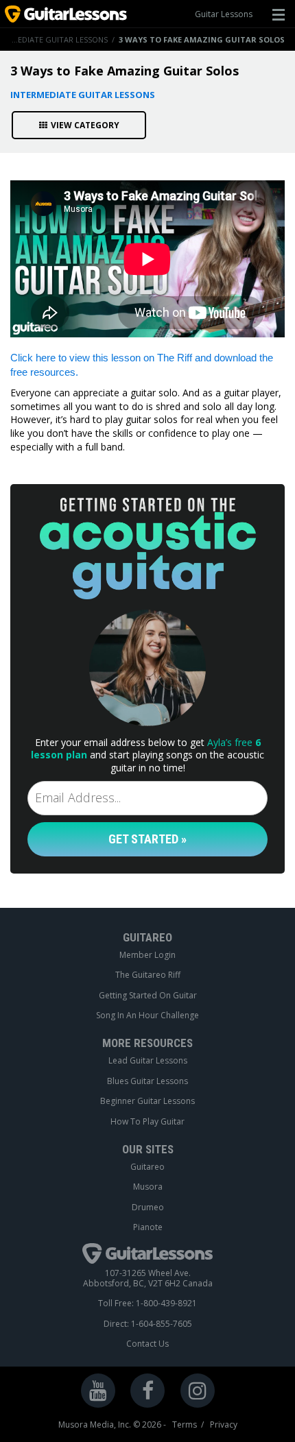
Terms (184, 1425)
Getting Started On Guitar (148, 995)
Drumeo (148, 1207)
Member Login (147, 955)
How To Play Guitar (147, 1122)
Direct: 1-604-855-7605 (148, 1324)
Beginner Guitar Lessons (147, 1101)
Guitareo (147, 1167)
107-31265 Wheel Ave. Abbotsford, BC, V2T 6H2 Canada (148, 1278)
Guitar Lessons (223, 14)
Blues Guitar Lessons (147, 1081)
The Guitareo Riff (147, 975)
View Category (85, 125)
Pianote (148, 1227)
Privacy (223, 1425)
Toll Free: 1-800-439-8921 (147, 1303)
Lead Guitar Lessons (147, 1061)
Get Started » (147, 839)
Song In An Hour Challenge (147, 1015)
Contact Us (147, 1344)
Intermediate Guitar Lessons (82, 94)
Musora (148, 1187)
